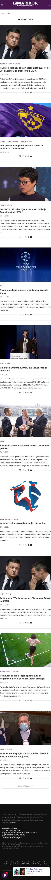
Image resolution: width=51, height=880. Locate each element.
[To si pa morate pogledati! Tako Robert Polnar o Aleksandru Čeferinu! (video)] (25, 728)
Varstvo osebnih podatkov (11, 830)
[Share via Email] (31, 93)
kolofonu (13, 823)
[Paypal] (44, 863)
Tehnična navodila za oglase (12, 838)
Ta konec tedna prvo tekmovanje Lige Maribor (23, 523)
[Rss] (34, 863)
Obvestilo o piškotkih (9, 829)
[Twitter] (12, 863)
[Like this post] (20, 93)
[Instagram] (17, 863)
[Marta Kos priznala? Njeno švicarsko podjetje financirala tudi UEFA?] (25, 184)
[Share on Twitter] (25, 93)
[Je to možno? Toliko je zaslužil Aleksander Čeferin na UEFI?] (25, 573)
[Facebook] (6, 863)
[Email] (28, 863)
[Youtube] (23, 863)
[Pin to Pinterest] (28, 93)
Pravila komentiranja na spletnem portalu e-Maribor (19, 832)
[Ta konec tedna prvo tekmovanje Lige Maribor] (25, 498)
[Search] (48, 4)
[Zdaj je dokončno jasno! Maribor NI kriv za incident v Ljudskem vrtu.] (25, 120)
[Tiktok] (39, 863)
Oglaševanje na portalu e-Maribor (13, 834)
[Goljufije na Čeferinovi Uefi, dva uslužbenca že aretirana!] (25, 342)
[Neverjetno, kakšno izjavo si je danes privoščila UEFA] (25, 264)
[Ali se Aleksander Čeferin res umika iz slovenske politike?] (25, 420)
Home (2, 13)
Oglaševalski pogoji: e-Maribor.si (13, 836)
